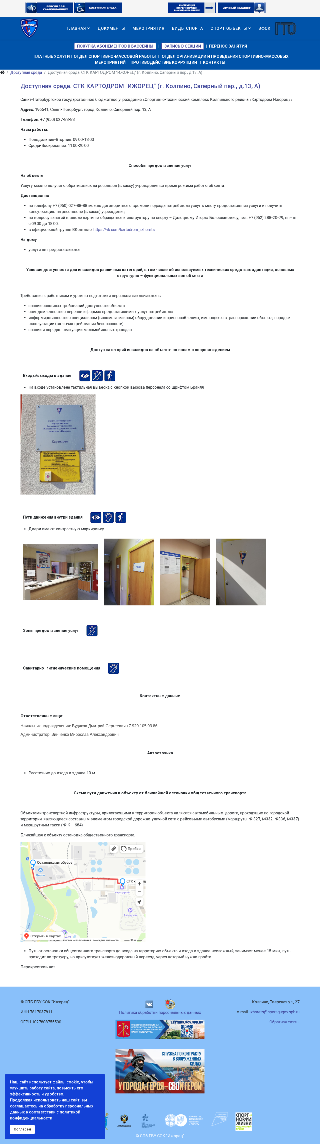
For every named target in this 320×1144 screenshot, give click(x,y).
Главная (76, 28)
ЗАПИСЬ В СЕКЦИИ (182, 46)
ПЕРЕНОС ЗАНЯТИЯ (228, 46)
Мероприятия (148, 28)
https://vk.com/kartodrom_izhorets (124, 229)
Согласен (22, 1129)
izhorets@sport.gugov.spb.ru (275, 1012)
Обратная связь (284, 1022)
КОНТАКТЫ (214, 62)
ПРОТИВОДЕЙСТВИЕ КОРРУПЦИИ (163, 62)
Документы (111, 28)
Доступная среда (26, 72)
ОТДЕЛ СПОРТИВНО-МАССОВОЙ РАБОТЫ (115, 56)
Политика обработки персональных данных (160, 1012)
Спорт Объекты (228, 28)
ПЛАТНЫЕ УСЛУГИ (52, 56)
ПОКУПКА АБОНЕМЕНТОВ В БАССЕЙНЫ (115, 46)
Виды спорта (187, 28)
